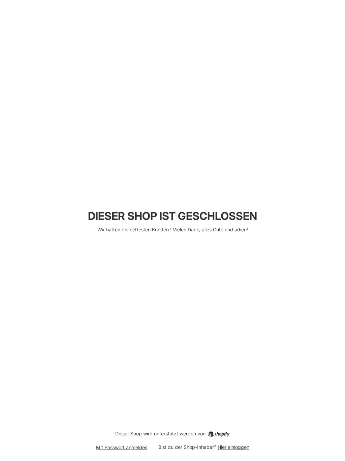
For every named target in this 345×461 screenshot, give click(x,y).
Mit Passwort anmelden (122, 447)
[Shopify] (218, 434)
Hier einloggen (233, 447)
